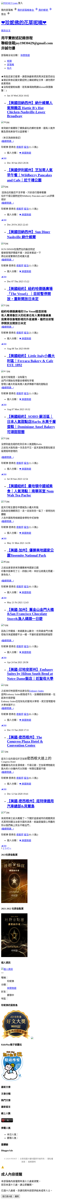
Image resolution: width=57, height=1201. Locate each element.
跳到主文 (6, 30)
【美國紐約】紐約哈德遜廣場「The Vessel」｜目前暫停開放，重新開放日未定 (30, 294)
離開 (17, 1196)
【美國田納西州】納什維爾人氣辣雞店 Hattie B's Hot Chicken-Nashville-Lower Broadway (30, 109)
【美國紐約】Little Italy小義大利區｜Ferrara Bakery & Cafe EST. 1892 (31, 360)
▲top (3, 158)
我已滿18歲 (7, 1196)
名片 (9, 68)
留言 (26, 147)
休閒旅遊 (25, 55)
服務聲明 (32, 1162)
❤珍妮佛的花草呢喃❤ (23, 22)
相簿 (9, 61)
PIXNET (14, 1159)
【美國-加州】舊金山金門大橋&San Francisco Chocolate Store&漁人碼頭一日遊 (30, 614)
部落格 (10, 64)
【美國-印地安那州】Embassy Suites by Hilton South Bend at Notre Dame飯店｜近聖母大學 (30, 674)
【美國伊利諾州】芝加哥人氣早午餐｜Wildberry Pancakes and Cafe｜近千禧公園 (30, 175)
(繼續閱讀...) (7, 141)
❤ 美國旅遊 (25, 153)
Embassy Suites (36, 691)
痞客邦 (19, 147)
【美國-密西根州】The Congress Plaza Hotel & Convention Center (25, 741)
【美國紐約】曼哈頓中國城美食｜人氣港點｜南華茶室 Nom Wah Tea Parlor (30, 490)
